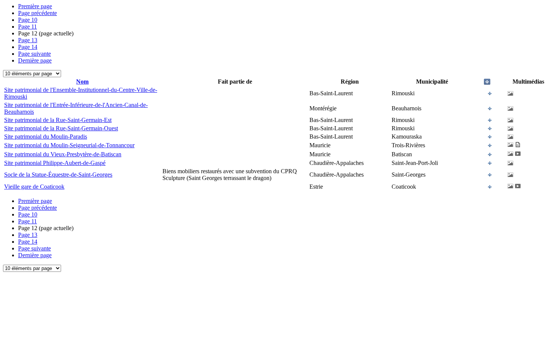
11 (27, 26)
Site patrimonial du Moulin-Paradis (45, 136)
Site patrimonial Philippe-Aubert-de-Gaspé (55, 163)
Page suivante (34, 53)
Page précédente (37, 13)
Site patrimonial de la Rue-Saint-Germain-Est (58, 120)
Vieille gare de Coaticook (34, 186)
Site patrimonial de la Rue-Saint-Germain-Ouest (61, 128)
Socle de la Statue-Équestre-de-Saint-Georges (58, 174)
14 (27, 47)
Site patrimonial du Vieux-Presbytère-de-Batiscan (62, 154)
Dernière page (35, 60)
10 (27, 20)
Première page (35, 6)
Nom (82, 81)
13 (27, 40)
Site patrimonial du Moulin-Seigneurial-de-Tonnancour (69, 145)
